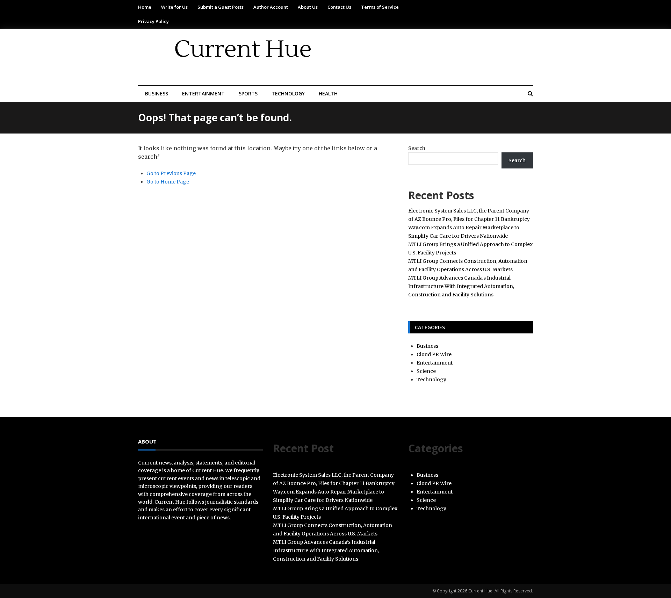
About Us (308, 7)
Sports (248, 93)
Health (328, 93)
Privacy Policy (153, 21)
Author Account (270, 7)
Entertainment (203, 93)
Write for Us (174, 7)
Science (426, 371)
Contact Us (339, 7)
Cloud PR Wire (434, 354)
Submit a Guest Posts (220, 7)
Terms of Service (380, 7)
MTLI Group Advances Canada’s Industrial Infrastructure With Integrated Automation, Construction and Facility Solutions (461, 286)
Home (144, 7)
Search (416, 148)
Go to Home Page (167, 182)
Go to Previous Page (171, 173)
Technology (288, 93)
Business (156, 93)
